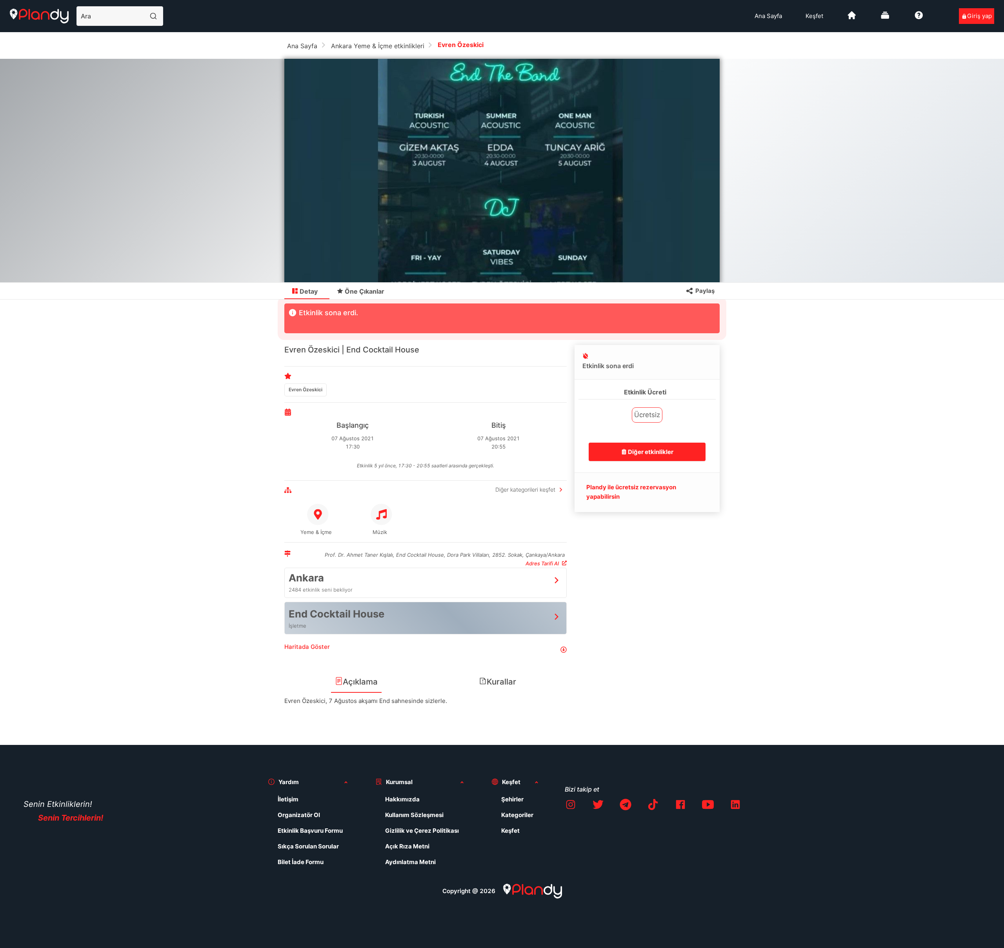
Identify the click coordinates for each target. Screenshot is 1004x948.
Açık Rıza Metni (407, 846)
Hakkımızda (402, 799)
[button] (425, 649)
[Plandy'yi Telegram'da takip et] (625, 806)
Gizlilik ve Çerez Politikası (422, 830)
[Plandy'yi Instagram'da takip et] (571, 806)
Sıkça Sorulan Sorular (308, 846)
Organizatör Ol (299, 815)
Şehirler (512, 799)
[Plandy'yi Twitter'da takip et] (598, 806)
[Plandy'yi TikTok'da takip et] (653, 806)
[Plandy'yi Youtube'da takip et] (708, 806)
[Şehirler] (851, 18)
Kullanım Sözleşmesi (414, 815)
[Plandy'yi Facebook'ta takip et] (680, 806)
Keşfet (814, 16)
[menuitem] (768, 16)
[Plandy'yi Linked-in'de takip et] (735, 806)
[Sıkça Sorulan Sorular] (919, 18)
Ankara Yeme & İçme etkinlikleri (377, 46)
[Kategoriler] (885, 18)
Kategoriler (517, 815)
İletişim (288, 799)
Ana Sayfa (768, 16)
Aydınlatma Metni (410, 862)
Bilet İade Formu (301, 862)
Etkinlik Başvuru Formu (310, 830)
